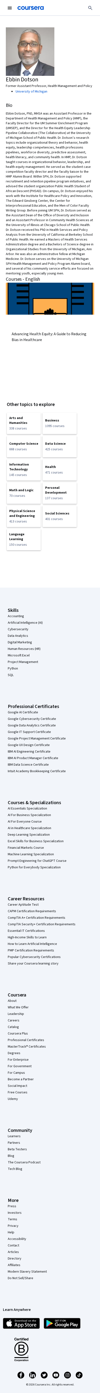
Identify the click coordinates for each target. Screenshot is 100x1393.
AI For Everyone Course (25, 821)
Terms (12, 1219)
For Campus (16, 1072)
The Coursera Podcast (24, 1162)
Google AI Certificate (23, 712)
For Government (20, 1066)
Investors (15, 1212)
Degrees (14, 1053)
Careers (13, 1020)
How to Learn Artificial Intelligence (32, 944)
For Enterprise (18, 1059)
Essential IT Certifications (26, 930)
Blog (11, 1155)
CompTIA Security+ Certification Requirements (41, 924)
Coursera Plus (18, 1033)
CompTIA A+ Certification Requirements (36, 917)
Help (11, 1232)
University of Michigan (31, 91)
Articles (13, 1252)
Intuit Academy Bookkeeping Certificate (37, 771)
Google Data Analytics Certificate (32, 725)
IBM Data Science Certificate (28, 764)
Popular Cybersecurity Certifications (34, 957)
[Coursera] (30, 8)
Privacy (13, 1225)
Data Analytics (18, 635)
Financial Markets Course (26, 847)
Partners (14, 1142)
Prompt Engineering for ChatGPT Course (37, 860)
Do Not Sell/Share (20, 1278)
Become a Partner (21, 1079)
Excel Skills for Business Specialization (36, 841)
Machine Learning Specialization (31, 854)
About (12, 1000)
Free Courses (17, 1092)
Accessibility (17, 1239)
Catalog (13, 1027)
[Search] (90, 8)
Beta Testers (17, 1149)
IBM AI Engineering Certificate (29, 751)
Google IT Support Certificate (29, 732)
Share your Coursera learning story (33, 963)
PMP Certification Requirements (31, 950)
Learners (14, 1136)
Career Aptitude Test (23, 904)
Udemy (13, 1099)
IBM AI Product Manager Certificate (33, 758)
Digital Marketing (20, 642)
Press (12, 1206)
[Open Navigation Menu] (10, 8)
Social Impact (17, 1085)
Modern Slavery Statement (27, 1271)
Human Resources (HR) (24, 648)
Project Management (23, 662)
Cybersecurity (18, 629)
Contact (13, 1245)
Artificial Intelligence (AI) (25, 622)
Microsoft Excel (19, 655)
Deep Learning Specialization (29, 834)
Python (13, 668)
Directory (14, 1258)
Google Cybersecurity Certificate (32, 718)
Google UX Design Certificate (29, 745)
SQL (11, 675)
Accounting (16, 616)
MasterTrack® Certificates (27, 1046)
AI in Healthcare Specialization (29, 828)
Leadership (16, 1014)
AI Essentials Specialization (27, 808)
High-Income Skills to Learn (27, 937)
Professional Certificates (26, 1040)
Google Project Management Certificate (37, 738)
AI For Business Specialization (29, 815)
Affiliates (14, 1265)
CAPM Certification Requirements (32, 911)
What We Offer (18, 1007)
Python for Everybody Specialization (34, 867)
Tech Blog (15, 1169)
